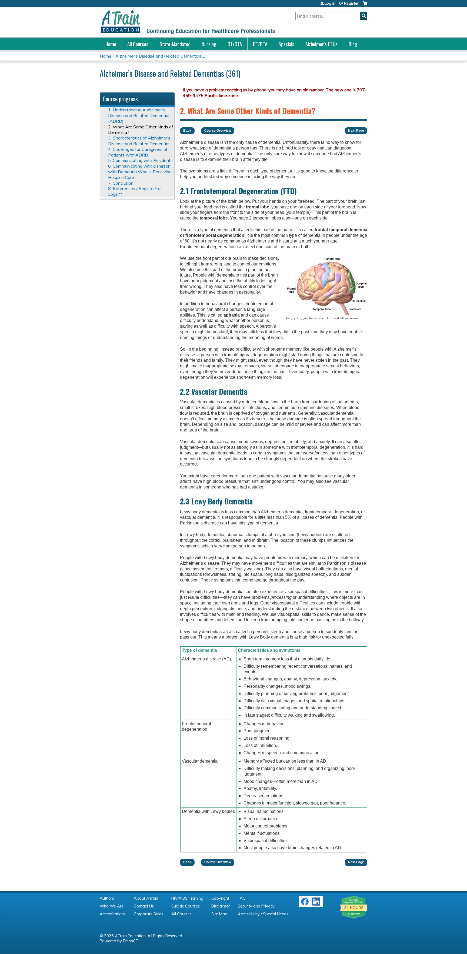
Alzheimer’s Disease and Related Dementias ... (160, 56)
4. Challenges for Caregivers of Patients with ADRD (138, 152)
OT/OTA (235, 44)
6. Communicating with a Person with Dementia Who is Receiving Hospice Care (140, 171)
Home (110, 44)
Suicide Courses (185, 906)
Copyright (220, 898)
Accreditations (113, 914)
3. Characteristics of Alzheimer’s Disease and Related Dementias (139, 140)
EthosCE (130, 941)
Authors (107, 898)
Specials (286, 44)
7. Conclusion (121, 183)
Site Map (219, 914)
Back (187, 130)
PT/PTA (260, 44)
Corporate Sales (148, 914)
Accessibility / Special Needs (263, 914)
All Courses (137, 44)
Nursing (209, 44)
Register (351, 3)
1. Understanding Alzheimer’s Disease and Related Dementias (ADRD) (139, 115)
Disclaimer (220, 906)
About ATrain (146, 898)
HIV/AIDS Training (187, 898)
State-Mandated (175, 44)
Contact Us (144, 906)
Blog (353, 44)
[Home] (187, 22)
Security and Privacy (256, 906)
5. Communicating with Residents (140, 160)
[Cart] (365, 5)
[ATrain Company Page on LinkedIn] (317, 904)
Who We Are (112, 906)
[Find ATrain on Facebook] (305, 904)
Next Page (356, 130)
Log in (330, 3)
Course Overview (217, 130)
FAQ (242, 898)
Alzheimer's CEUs (321, 44)
